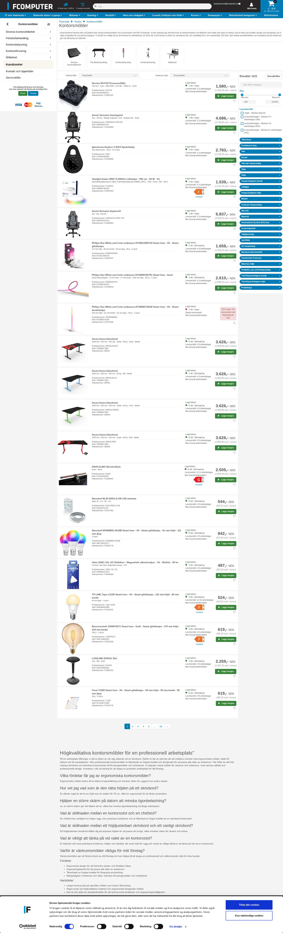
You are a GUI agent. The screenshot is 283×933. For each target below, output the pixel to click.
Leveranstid (246, 109)
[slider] (242, 94)
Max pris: (276, 97)
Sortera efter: (71, 75)
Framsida (64, 21)
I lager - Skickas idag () (254, 113)
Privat (22, 93)
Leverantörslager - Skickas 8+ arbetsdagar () (263, 131)
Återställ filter (273, 76)
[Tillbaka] (8, 24)
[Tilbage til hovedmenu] (49, 24)
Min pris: (245, 97)
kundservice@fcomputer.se (226, 4)
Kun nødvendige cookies (249, 915)
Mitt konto (251, 8)
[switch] (101, 926)
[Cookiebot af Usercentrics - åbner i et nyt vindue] (27, 926)
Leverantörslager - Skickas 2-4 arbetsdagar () (257, 118)
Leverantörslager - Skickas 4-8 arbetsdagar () (257, 124)
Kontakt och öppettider (19, 71)
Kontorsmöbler (28, 24)
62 (161, 726)
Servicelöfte (13, 77)
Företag (33, 93)
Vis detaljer (175, 926)
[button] (16, 15)
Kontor (78, 21)
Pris (242, 91)
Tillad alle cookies (249, 904)
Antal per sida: (161, 75)
